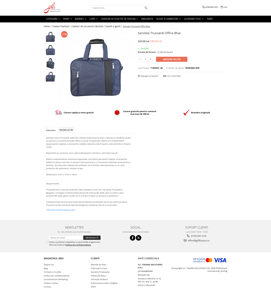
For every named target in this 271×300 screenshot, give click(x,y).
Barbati (80, 18)
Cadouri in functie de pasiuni (118, 18)
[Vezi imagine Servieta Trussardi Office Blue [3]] (50, 76)
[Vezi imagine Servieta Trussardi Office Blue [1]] (50, 50)
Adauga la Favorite (149, 75)
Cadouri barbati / (61, 26)
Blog (46, 268)
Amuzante (147, 18)
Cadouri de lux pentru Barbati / (88, 26)
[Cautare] (146, 8)
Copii (93, 18)
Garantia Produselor (100, 272)
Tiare (210, 18)
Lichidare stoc (193, 18)
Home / (48, 26)
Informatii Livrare (99, 268)
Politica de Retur (98, 275)
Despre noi (49, 264)
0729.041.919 (198, 235)
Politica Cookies (51, 283)
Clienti (95, 258)
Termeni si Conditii (52, 272)
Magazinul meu (54, 258)
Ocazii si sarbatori (167, 18)
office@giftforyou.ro (198, 240)
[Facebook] (132, 238)
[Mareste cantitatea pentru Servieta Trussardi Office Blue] (150, 59)
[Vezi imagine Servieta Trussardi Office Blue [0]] (50, 36)
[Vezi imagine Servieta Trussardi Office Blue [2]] (50, 63)
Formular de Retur (99, 279)
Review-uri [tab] (66, 129)
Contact (47, 286)
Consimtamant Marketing (56, 279)
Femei (66, 18)
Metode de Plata (98, 264)
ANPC (93, 286)
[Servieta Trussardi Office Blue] (96, 67)
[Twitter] (138, 238)
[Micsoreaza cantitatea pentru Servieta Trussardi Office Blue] (140, 59)
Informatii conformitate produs (60, 209)
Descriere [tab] (50, 130)
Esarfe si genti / (114, 26)
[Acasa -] (59, 7)
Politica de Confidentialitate (78, 244)
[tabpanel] (96, 67)
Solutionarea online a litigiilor (104, 283)
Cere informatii (173, 75)
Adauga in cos (172, 59)
